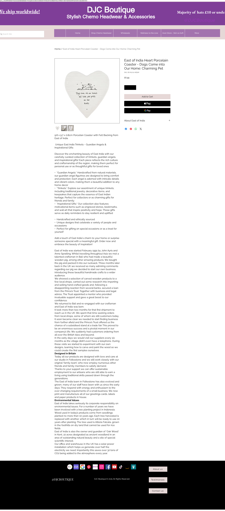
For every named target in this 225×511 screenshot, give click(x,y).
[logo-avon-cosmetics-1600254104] (95, 466)
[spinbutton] (130, 87)
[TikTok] (120, 466)
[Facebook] (108, 466)
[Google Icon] (82, 466)
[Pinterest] (88, 466)
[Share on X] (140, 128)
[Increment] (134, 87)
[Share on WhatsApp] (135, 128)
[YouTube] (114, 466)
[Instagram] (101, 466)
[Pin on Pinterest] (130, 128)
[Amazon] (127, 466)
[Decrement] (126, 87)
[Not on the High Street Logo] (76, 466)
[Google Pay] (147, 110)
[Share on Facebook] (125, 128)
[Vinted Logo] (133, 466)
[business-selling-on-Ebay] (69, 466)
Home (58, 49)
